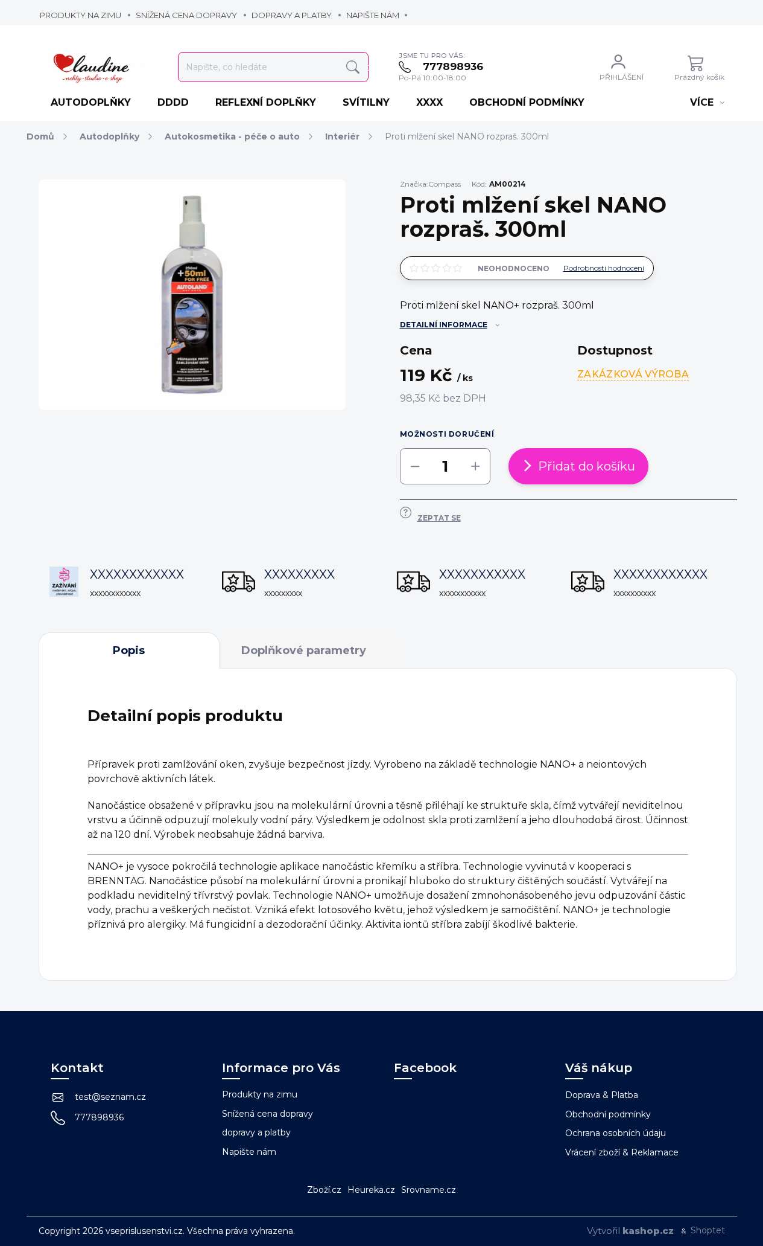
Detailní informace (443, 324)
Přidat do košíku (586, 466)
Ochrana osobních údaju (615, 1133)
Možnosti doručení (447, 433)
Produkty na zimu (80, 15)
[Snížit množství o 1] (414, 466)
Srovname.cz (428, 1189)
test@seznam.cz (110, 1096)
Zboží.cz (324, 1189)
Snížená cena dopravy (186, 15)
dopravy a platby (292, 15)
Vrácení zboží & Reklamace (622, 1152)
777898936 (99, 1117)
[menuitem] (92, 103)
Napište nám (372, 15)
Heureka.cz (371, 1189)
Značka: (430, 183)
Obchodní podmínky (608, 1114)
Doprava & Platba (601, 1095)
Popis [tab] (129, 650)
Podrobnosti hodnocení (603, 267)
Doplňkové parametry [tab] (303, 650)
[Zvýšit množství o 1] (475, 466)
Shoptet (708, 1230)
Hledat (353, 67)
